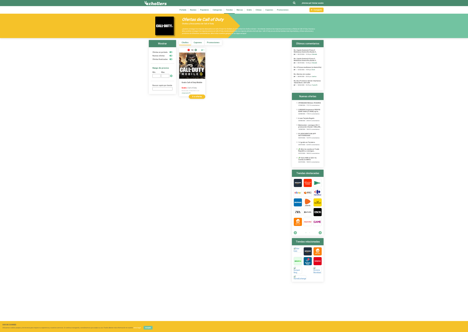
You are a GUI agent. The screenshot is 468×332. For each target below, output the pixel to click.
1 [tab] (306, 232)
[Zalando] (308, 202)
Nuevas (193, 10)
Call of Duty (192, 88)
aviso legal (137, 328)
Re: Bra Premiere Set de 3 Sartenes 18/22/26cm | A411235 (307, 82)
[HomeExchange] (300, 278)
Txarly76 (314, 85)
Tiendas (229, 10)
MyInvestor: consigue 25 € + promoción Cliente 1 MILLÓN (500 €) (309, 126)
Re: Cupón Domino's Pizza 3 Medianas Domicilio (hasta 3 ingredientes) (305, 51)
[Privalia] (308, 212)
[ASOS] (317, 212)
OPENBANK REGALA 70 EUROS (309, 103)
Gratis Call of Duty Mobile (192, 82)
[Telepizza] (317, 261)
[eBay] (298, 193)
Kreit (313, 69)
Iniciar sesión (318, 3)
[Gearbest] (317, 202)
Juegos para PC (186, 93)
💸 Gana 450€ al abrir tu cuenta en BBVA (307, 159)
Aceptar (148, 328)
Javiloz (314, 76)
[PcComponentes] (308, 193)
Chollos (185, 42)
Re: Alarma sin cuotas (302, 74)
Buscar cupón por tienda (162, 85)
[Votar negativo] (189, 50)
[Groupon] (298, 261)
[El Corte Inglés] (317, 183)
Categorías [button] (217, 10)
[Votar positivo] (196, 50)
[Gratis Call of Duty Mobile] (192, 66)
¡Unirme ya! (306, 3)
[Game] (317, 222)
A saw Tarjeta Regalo (306, 118)
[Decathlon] (298, 202)
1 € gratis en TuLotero (306, 142)
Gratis (249, 10)
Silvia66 (314, 54)
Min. (154, 72)
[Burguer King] (298, 270)
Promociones (282, 10)
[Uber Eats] (298, 251)
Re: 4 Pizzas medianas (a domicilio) (307, 67)
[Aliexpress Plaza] (308, 183)
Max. (163, 72)
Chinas (259, 10)
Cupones (269, 10)
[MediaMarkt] (307, 222)
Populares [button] (204, 10)
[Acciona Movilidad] (317, 270)
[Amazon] (298, 183)
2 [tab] (309, 232)
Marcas (240, 10)
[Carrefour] (317, 193)
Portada (183, 10)
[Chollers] (155, 3)
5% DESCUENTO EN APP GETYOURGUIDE (307, 134)
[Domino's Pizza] (308, 261)
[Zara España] (298, 212)
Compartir (318, 10)
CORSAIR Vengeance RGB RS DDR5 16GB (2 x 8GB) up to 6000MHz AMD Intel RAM (309, 110)
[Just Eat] (298, 222)
